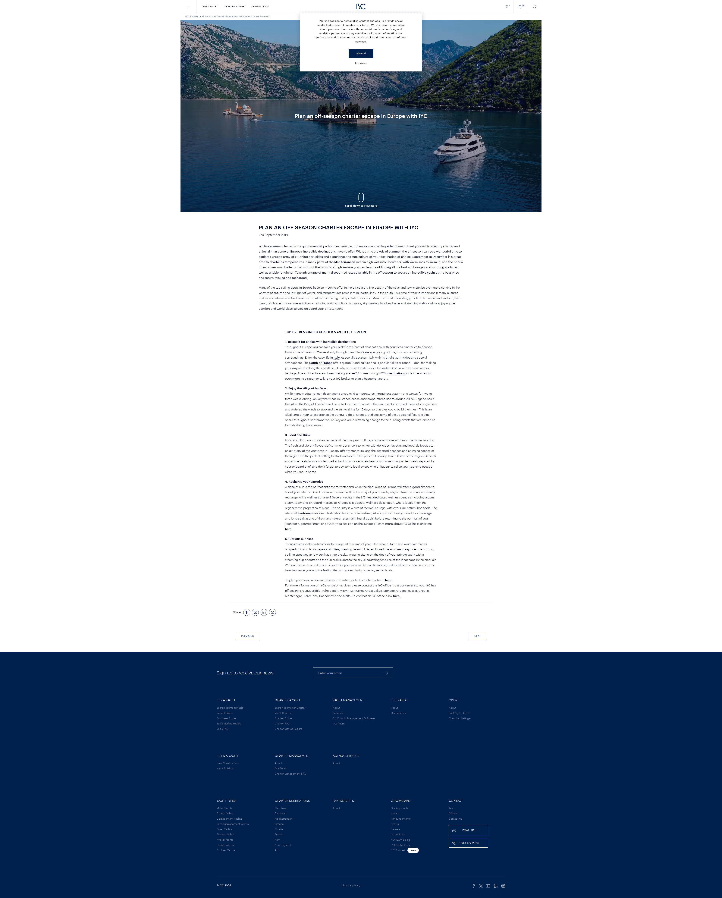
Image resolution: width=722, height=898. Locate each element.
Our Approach (399, 808)
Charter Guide (283, 718)
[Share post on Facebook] (246, 612)
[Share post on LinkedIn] (264, 612)
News (195, 16)
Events (395, 823)
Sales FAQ (222, 728)
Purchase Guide (226, 718)
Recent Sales (224, 712)
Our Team (339, 723)
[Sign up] (385, 673)
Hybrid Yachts (225, 839)
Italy (337, 357)
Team (452, 808)
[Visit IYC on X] (481, 885)
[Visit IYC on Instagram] (503, 885)
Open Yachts (224, 829)
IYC (186, 16)
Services (338, 712)
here (288, 529)
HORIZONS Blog (400, 839)
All (276, 850)
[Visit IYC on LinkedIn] (495, 885)
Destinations (260, 6)
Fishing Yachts (225, 834)
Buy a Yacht (210, 6)
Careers (395, 829)
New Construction (227, 763)
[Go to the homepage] (361, 7)
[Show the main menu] (188, 6)
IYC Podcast (398, 850)
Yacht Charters (283, 712)
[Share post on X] (255, 612)
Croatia (279, 829)
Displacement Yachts (229, 818)
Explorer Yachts (226, 850)
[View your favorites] (507, 6)
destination (396, 373)
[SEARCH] (535, 6)
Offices (453, 813)
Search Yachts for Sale (230, 707)
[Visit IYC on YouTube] (488, 885)
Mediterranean (344, 262)
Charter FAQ (282, 723)
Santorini (304, 513)
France (279, 834)
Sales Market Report (229, 723)
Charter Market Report (288, 728)
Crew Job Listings (459, 718)
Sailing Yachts (225, 813)
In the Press (398, 834)
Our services (398, 712)
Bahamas (280, 813)
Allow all (361, 53)
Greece (366, 352)
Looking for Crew (459, 712)
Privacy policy (351, 885)
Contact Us (455, 818)
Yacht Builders (225, 768)
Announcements (401, 818)
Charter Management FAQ (290, 773)
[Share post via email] (272, 612)
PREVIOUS (247, 635)
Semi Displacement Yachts (233, 823)
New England (283, 844)
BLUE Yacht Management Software (354, 718)
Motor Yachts (224, 808)
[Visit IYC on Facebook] (474, 885)
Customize (361, 63)
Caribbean (281, 808)
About (336, 707)
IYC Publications (400, 844)
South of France (320, 362)
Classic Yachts (225, 844)
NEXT (477, 635)
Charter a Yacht (234, 6)
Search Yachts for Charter (290, 707)
